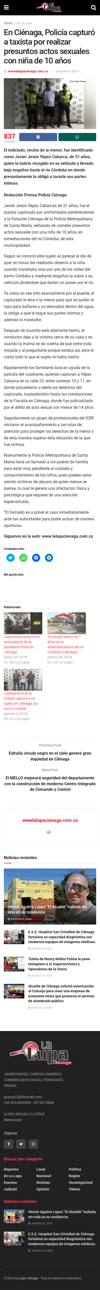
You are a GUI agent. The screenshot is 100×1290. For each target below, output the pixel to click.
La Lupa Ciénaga (26, 1278)
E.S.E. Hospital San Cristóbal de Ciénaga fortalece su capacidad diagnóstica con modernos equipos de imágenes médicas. (62, 937)
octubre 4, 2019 (67, 71)
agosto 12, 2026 (41, 975)
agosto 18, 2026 (41, 948)
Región (74, 1176)
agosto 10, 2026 (41, 1007)
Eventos (10, 1182)
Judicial (10, 1189)
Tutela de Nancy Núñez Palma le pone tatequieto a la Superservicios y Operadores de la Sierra (59, 964)
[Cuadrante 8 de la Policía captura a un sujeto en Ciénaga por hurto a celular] (23, 680)
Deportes (11, 1169)
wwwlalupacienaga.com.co (28, 71)
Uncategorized (81, 1182)
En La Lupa (24, 23)
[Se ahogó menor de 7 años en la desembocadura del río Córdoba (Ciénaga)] (66, 623)
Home (8, 23)
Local (40, 1169)
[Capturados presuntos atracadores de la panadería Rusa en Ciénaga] (23, 623)
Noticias (43, 1182)
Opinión (42, 1189)
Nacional (43, 1176)
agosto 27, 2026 (21, 919)
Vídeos (74, 1189)
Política (75, 1169)
